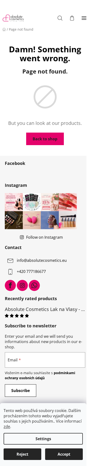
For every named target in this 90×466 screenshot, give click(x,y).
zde (7, 426)
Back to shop (45, 139)
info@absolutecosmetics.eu (42, 260)
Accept (64, 454)
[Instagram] (22, 285)
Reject (22, 454)
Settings (43, 438)
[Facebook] (10, 285)
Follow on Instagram (44, 237)
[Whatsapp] (34, 285)
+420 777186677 (31, 271)
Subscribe (20, 390)
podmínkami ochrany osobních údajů (40, 375)
